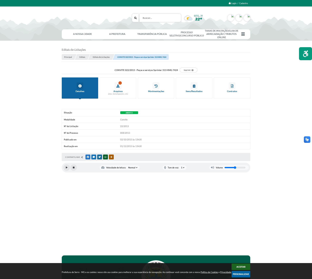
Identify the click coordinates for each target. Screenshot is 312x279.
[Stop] (73, 167)
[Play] (66, 167)
